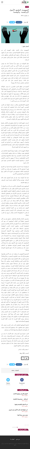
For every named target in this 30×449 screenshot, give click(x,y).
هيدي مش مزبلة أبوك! (22, 415)
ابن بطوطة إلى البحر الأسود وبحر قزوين (18, 409)
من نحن (18, 439)
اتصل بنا (12, 439)
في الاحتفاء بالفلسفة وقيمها (21, 404)
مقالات (27, 6)
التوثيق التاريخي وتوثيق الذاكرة (20, 393)
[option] (15, 405)
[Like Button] (27, 358)
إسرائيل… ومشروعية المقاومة (20, 399)
